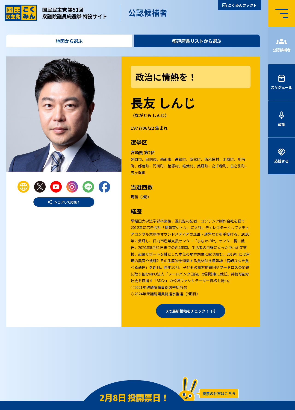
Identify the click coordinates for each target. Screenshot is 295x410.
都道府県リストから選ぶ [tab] (196, 41)
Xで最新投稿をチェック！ (187, 311)
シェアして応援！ (67, 202)
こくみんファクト (242, 5)
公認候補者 (282, 50)
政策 (281, 124)
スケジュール (281, 87)
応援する (281, 161)
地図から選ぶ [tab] (69, 41)
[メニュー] (281, 13)
